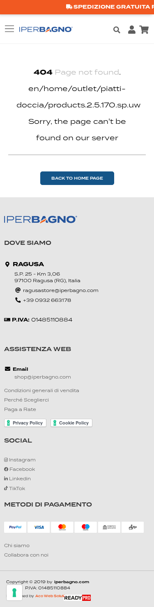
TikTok (16, 489)
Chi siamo (17, 546)
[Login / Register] (131, 30)
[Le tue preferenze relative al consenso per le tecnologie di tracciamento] (14, 592)
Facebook (21, 469)
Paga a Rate (20, 410)
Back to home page (77, 179)
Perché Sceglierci (26, 400)
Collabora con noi (26, 555)
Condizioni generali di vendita (41, 391)
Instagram (22, 460)
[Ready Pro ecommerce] (77, 598)
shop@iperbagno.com (42, 377)
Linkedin (19, 479)
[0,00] (143, 30)
